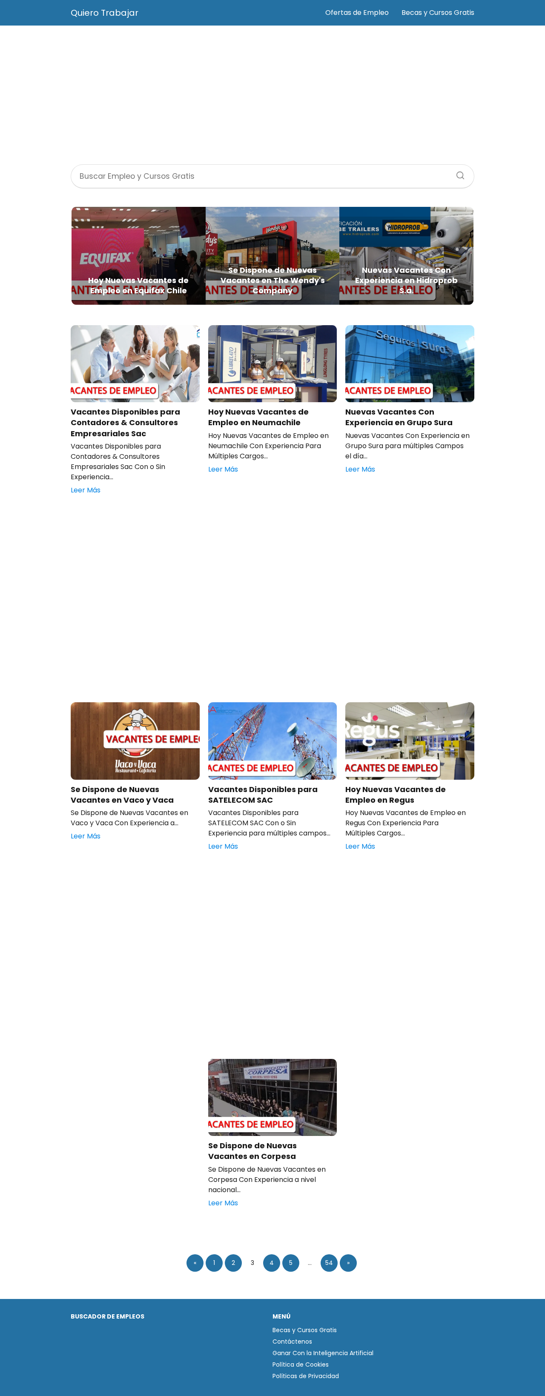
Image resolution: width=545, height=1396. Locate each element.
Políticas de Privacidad (305, 1376)
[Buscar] (457, 172)
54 (329, 1263)
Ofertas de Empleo (357, 12)
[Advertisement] (272, 96)
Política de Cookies (300, 1364)
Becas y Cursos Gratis (438, 12)
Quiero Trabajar (104, 13)
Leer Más (85, 490)
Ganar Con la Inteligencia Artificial (322, 1353)
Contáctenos (292, 1341)
